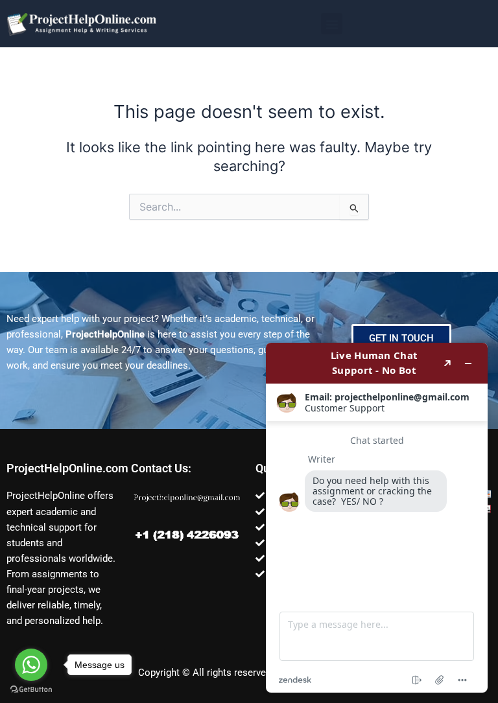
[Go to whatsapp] (31, 665)
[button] (331, 23)
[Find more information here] (376, 517)
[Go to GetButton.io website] (31, 690)
